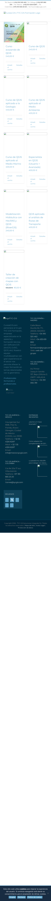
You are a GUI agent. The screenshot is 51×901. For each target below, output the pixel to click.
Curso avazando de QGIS (13, 49)
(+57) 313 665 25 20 (20, 7)
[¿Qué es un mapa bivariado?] (38, 432)
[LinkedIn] (11, 505)
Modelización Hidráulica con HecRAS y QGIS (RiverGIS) (14, 221)
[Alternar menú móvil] (46, 15)
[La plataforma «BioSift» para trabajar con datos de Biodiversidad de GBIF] (38, 470)
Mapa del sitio (30, 525)
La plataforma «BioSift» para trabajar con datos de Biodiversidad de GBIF (37, 462)
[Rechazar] (48, 893)
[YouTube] (17, 500)
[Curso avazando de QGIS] (14, 32)
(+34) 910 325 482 (20, 2)
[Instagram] (7, 505)
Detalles (19, 65)
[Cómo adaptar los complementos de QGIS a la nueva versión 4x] (38, 451)
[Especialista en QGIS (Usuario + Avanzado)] (37, 143)
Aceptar (12, 897)
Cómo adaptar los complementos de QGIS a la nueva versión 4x (38, 442)
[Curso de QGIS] (37, 32)
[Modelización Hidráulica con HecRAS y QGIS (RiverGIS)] (14, 200)
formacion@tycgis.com (37, 7)
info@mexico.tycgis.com (16, 453)
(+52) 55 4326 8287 (30, 4)
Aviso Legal (40, 525)
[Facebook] (7, 500)
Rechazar (21, 897)
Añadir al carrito (9, 67)
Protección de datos (25, 528)
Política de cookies (35, 897)
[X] (12, 500)
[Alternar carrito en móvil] (46, 17)
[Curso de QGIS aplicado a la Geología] (14, 85)
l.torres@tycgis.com (14, 482)
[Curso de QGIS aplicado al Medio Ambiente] (37, 85)
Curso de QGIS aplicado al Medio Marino (14, 160)
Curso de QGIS (37, 46)
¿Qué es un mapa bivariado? (35, 423)
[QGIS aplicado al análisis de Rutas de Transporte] (37, 200)
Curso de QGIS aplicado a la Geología (14, 103)
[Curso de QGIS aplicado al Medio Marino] (14, 143)
